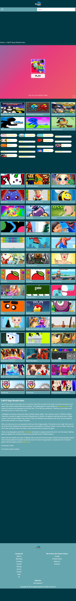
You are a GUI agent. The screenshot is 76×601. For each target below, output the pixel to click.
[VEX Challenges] (12, 127)
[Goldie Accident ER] (12, 295)
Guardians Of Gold (58, 115)
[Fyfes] (12, 311)
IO (62, 145)
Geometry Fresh (56, 361)
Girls (9, 140)
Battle (57, 136)
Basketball (58, 151)
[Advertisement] (38, 26)
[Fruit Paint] (12, 279)
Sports (10, 145)
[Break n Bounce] (63, 127)
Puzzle (19, 572)
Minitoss (54, 218)
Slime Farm (4, 202)
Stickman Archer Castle (33, 345)
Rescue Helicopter (31, 249)
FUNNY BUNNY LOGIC (7, 345)
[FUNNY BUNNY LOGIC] (12, 343)
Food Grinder (4, 392)
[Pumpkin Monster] (38, 263)
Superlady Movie (31, 376)
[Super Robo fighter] (38, 359)
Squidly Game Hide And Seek (34, 234)
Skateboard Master (57, 249)
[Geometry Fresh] (63, 359)
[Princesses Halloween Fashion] (63, 390)
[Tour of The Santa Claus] (12, 263)
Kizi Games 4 (48, 135)
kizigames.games (63, 406)
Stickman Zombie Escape (35, 129)
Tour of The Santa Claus (8, 265)
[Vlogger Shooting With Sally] (38, 327)
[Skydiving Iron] (38, 311)
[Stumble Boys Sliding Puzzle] (38, 200)
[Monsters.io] (63, 232)
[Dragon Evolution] (12, 184)
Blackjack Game (31, 297)
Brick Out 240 (5, 249)
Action (39, 146)
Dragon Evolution (6, 186)
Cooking (46, 150)
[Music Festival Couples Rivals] (12, 375)
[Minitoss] (63, 216)
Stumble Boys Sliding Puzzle (34, 202)
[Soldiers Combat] (63, 343)
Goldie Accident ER (6, 297)
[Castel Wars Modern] (38, 184)
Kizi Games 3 (30, 135)
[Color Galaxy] (12, 216)
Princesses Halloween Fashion (61, 392)
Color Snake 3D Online (7, 234)
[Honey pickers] (63, 200)
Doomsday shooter (7, 115)
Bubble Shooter (24, 156)
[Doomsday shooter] (12, 112)
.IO (56, 141)
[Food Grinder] (12, 390)
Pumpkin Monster (31, 265)
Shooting (47, 140)
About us (57, 561)
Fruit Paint (4, 281)
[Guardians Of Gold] (63, 112)
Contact (57, 564)
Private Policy (57, 559)
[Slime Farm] (12, 200)
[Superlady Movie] (38, 375)
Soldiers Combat (57, 345)
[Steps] (63, 295)
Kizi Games (28, 432)
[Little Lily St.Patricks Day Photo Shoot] (63, 184)
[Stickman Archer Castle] (38, 343)
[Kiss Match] (63, 263)
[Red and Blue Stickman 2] (38, 112)
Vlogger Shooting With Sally (34, 329)
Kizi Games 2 (12, 135)
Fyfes (2, 313)
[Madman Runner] (63, 279)
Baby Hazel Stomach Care (8, 329)
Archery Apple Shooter (58, 329)
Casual (21, 141)
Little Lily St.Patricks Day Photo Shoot (63, 186)
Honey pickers (56, 202)
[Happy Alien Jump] (63, 311)
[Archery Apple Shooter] (63, 327)
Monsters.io (55, 234)
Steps (53, 297)
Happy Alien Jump (57, 313)
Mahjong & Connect (25, 151)
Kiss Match (55, 265)
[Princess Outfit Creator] (63, 375)
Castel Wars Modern (32, 186)
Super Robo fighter (31, 361)
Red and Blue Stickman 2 (34, 115)
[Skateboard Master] (63, 247)
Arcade (19, 564)
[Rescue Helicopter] (38, 247)
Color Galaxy (4, 218)
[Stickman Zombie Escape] (38, 127)
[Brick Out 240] (12, 247)
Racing (10, 155)
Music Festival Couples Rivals (9, 376)
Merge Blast (29, 218)
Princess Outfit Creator (59, 376)
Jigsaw (2, 151)
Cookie (57, 556)
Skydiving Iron (30, 313)
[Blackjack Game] (38, 295)
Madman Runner (56, 281)
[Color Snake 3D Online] (12, 232)
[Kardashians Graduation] (12, 359)
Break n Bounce (57, 129)
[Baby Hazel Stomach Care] (12, 327)
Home (2, 42)
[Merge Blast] (38, 216)
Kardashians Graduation (8, 361)
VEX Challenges (6, 129)
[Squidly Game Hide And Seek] (38, 232)
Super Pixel (26, 442)
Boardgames (23, 146)
